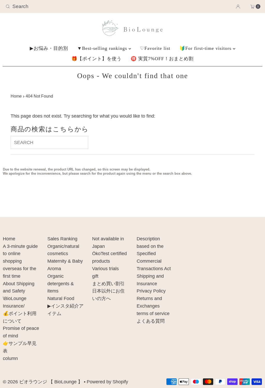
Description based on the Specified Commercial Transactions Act (154, 253)
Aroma (54, 268)
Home (16, 96)
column (10, 358)
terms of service (153, 313)
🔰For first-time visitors (206, 48)
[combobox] (45, 6)
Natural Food (60, 298)
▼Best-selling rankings (103, 48)
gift (95, 276)
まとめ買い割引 (108, 283)
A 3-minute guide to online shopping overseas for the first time (20, 261)
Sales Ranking (62, 238)
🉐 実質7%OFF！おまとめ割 (162, 58)
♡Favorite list (155, 48)
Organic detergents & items (60, 284)
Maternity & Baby (65, 261)
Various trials (105, 268)
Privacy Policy (151, 291)
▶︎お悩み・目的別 (49, 48)
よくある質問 (151, 321)
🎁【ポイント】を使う (96, 58)
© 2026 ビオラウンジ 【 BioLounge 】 (43, 381)
